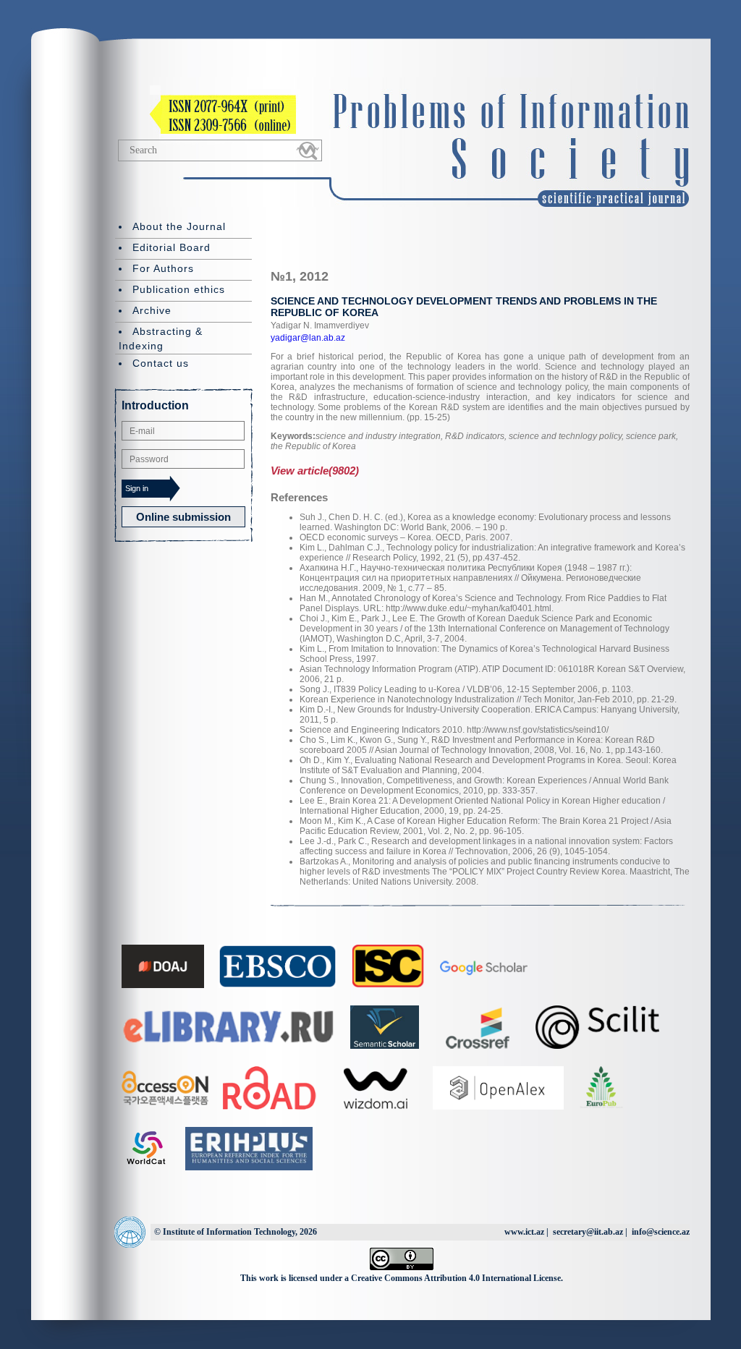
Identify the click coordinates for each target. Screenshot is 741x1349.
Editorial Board (171, 247)
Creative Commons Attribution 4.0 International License (456, 1278)
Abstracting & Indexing (161, 338)
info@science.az (661, 1232)
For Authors (163, 268)
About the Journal (179, 226)
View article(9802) (315, 470)
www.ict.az (524, 1232)
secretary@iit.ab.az (588, 1232)
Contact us (160, 363)
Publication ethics (178, 289)
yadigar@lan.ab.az (308, 338)
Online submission (183, 517)
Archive (152, 310)
